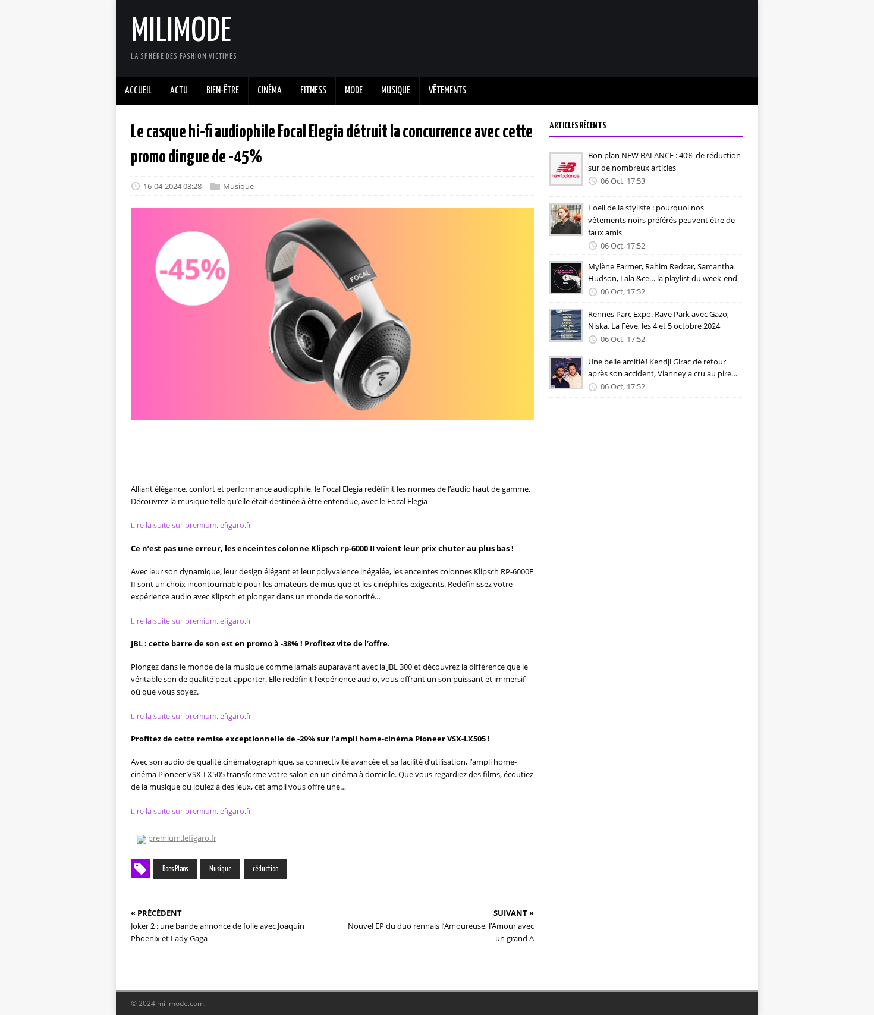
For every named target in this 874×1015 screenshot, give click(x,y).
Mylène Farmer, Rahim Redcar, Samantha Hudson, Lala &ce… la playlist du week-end (662, 272)
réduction (265, 869)
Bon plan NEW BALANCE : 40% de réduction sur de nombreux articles (664, 161)
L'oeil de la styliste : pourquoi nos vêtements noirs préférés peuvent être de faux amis (661, 220)
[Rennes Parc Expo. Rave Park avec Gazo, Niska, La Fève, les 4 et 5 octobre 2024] (566, 334)
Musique (238, 186)
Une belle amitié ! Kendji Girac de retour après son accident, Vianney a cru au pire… (662, 367)
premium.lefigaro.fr (182, 837)
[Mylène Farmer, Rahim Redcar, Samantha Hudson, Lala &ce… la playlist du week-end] (566, 286)
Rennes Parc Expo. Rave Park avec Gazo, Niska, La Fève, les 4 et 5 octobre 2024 (658, 319)
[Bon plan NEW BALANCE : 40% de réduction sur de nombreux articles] (566, 177)
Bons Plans (175, 869)
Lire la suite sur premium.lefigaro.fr (191, 525)
